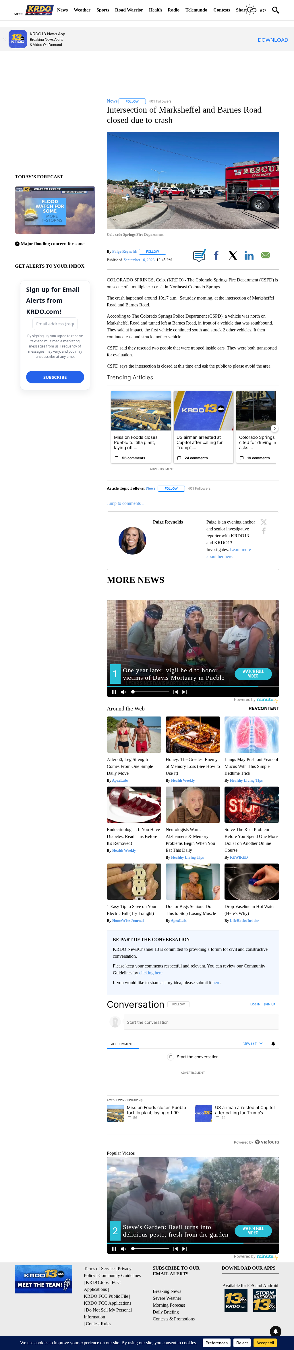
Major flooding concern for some (52, 243)
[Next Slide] (274, 428)
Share (241, 9)
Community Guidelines (119, 1275)
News (62, 9)
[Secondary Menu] (22, 10)
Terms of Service (99, 1268)
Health (155, 9)
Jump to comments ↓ (125, 503)
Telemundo (196, 9)
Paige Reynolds (124, 251)
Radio (173, 9)
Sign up (269, 1004)
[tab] (123, 1043)
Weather (82, 9)
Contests (221, 9)
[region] (193, 1073)
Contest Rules (98, 1323)
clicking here (151, 972)
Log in (255, 1004)
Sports (102, 9)
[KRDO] (39, 10)
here (216, 982)
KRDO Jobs (97, 1282)
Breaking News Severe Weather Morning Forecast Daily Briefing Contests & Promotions (174, 1305)
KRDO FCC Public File (106, 1296)
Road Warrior (129, 9)
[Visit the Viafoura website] (267, 1142)
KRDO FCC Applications (107, 1303)
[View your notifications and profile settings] (273, 1043)
